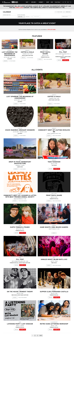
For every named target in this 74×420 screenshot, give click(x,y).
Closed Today (57, 2)
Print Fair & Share (45, 53)
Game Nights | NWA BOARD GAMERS (54, 227)
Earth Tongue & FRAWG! (20, 227)
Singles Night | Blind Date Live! (54, 259)
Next (41, 335)
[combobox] (9, 17)
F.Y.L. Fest (63, 52)
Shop (47, 2)
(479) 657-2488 (51, 29)
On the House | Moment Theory (20, 291)
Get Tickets (55, 297)
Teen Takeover (54, 162)
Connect (41, 2)
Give (52, 2)
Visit (27, 2)
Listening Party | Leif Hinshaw (20, 324)
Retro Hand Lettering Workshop (54, 324)
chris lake (19, 7)
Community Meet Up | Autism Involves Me (54, 131)
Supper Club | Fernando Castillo (54, 291)
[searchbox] (3, 16)
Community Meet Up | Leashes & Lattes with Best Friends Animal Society (20, 196)
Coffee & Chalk (27, 52)
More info (23, 57)
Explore (33, 2)
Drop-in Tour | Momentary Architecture (20, 162)
